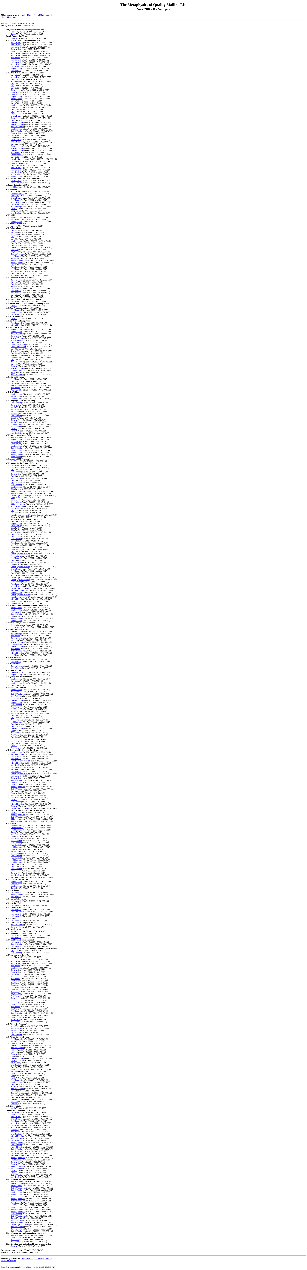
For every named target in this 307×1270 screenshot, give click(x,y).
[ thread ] (37, 15)
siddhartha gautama (18, 491)
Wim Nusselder (16, 386)
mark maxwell (16, 47)
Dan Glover (15, 981)
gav (12, 698)
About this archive (8, 17)
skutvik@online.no (18, 131)
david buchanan (17, 155)
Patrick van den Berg (19, 627)
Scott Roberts (16, 467)
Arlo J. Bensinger (17, 43)
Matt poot (14, 32)
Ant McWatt (15, 711)
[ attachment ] (46, 15)
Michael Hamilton (17, 325)
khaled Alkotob (16, 644)
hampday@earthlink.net (20, 159)
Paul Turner (15, 461)
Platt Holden (15, 58)
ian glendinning (16, 51)
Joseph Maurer (16, 659)
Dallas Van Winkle (18, 345)
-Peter (13, 34)
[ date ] (30, 15)
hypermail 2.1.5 (26, 1267)
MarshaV (14, 396)
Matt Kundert (16, 172)
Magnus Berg (16, 442)
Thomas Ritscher (17, 672)
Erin (12, 137)
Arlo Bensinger (16, 81)
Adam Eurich (16, 457)
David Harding (16, 90)
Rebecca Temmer (17, 122)
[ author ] (24, 15)
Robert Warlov (16, 340)
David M (14, 38)
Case (12, 75)
